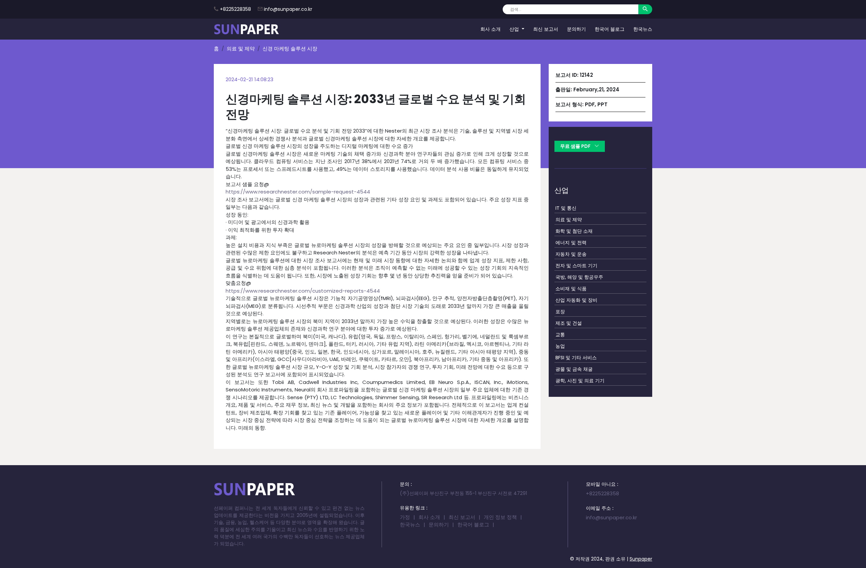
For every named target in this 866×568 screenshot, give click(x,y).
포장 (560, 311)
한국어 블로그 (609, 28)
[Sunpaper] (246, 29)
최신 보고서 (545, 28)
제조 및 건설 (568, 323)
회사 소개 (490, 28)
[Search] (645, 9)
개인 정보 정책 (500, 517)
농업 (560, 346)
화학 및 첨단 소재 (574, 231)
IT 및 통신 (565, 208)
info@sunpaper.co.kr (288, 9)
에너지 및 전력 (571, 242)
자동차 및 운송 (571, 254)
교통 (560, 334)
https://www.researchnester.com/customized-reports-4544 (303, 290)
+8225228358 (235, 9)
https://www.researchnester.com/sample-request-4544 (298, 191)
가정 (405, 517)
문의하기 (576, 28)
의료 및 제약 (241, 48)
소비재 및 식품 (571, 288)
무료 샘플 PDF (576, 146)
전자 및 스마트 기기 (576, 265)
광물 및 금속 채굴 (574, 369)
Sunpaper (641, 558)
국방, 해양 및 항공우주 (579, 277)
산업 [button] (514, 28)
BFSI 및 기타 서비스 (576, 357)
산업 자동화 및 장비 (576, 300)
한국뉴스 (642, 28)
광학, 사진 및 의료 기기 (580, 380)
